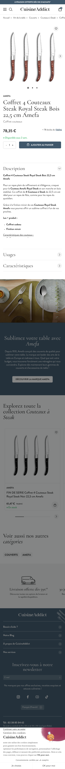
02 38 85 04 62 (16, 723)
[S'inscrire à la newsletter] (60, 677)
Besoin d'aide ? (10, 627)
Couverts (33, 17)
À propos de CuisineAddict (16, 644)
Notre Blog (8, 635)
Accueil (6, 17)
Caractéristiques (18, 266)
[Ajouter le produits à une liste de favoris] (56, 432)
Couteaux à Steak (48, 17)
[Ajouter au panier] (55, 505)
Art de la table (19, 17)
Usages (9, 254)
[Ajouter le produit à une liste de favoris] (56, 28)
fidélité (59, 129)
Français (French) (30, 707)
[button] (28, 87)
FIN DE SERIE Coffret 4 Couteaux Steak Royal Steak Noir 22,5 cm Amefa (29, 494)
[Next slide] (60, 56)
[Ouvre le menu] (5, 9)
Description (14, 168)
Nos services (9, 652)
